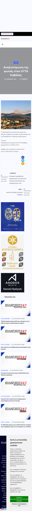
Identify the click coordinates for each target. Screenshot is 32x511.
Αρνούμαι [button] (19, 500)
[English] (2, 508)
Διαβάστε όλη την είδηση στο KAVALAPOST (13, 149)
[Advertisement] (16, 16)
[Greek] (5, 508)
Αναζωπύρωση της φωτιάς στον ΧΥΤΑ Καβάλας (14, 143)
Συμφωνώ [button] (19, 497)
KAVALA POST (15, 145)
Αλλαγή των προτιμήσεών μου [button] (19, 504)
